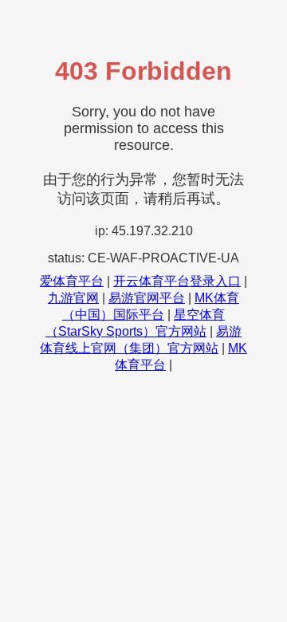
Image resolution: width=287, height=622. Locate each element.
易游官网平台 (146, 298)
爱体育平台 (72, 281)
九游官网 (73, 298)
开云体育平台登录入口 (177, 281)
